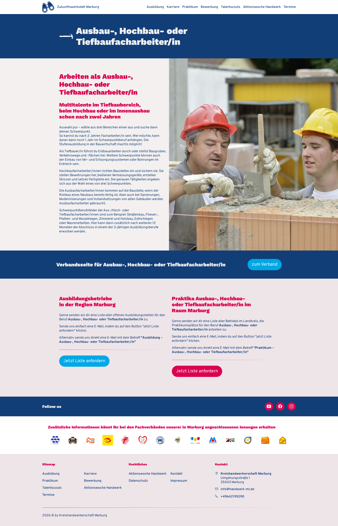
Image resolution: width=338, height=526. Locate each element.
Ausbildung (155, 7)
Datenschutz (138, 481)
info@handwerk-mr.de (237, 489)
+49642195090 (232, 497)
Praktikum (190, 7)
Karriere (173, 7)
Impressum (178, 481)
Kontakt (176, 474)
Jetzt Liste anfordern (84, 361)
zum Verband (264, 264)
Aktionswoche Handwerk (262, 7)
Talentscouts (230, 7)
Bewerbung (209, 7)
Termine (290, 7)
